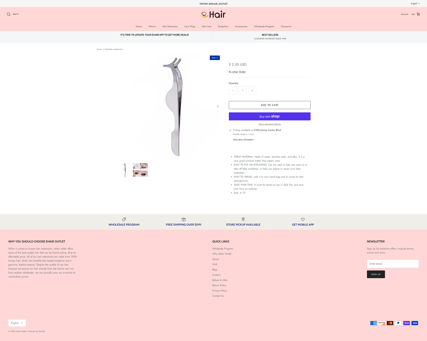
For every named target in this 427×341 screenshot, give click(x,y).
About (215, 259)
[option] (169, 106)
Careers (216, 275)
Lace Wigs (189, 26)
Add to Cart (270, 105)
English (414, 3)
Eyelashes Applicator (114, 49)
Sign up (376, 274)
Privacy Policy (219, 290)
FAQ (214, 264)
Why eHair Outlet (221, 254)
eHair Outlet (239, 72)
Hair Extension (170, 26)
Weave (152, 26)
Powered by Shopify (36, 331)
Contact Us (218, 296)
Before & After (220, 280)
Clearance (286, 26)
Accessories (241, 26)
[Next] (218, 106)
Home (139, 26)
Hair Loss (206, 26)
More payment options (270, 124)
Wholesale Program (264, 26)
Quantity (233, 83)
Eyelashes (223, 26)
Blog (214, 269)
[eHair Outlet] (213, 14)
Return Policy (219, 285)
